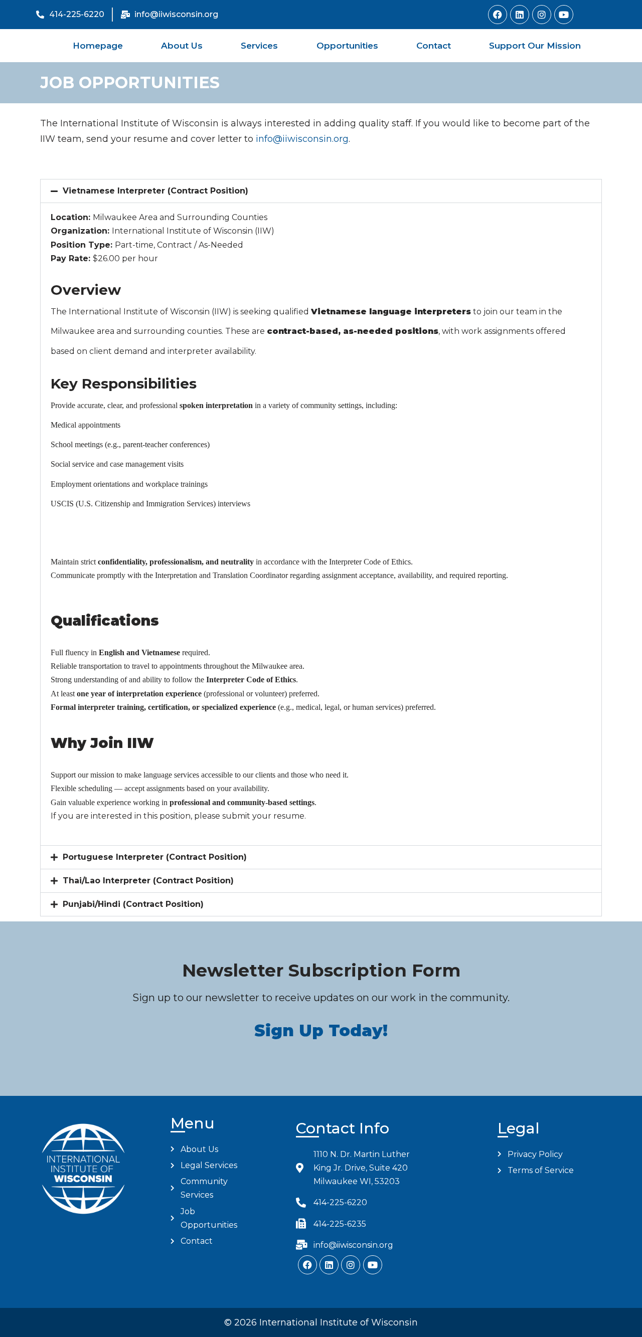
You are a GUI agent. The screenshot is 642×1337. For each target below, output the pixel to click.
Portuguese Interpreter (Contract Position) (155, 857)
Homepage (98, 46)
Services (259, 46)
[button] (321, 191)
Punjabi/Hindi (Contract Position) (133, 904)
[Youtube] (563, 14)
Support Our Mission (535, 46)
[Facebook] (497, 14)
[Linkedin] (519, 14)
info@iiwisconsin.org (302, 138)
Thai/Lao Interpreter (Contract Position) (148, 880)
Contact (433, 46)
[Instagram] (541, 14)
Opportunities (347, 46)
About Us (182, 46)
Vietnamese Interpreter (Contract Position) (155, 191)
